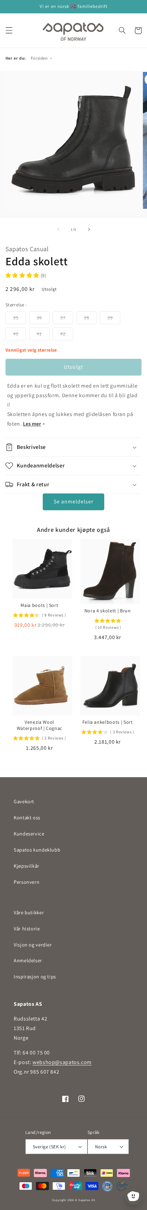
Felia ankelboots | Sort (107, 722)
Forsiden (39, 58)
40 (15, 333)
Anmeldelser (28, 960)
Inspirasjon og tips (35, 976)
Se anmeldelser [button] (74, 501)
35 (15, 317)
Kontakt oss (27, 817)
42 (63, 333)
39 (110, 317)
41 (39, 333)
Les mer (32, 423)
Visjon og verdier (33, 944)
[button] (9, 30)
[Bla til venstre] (58, 229)
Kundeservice (29, 833)
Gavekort (24, 801)
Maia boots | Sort (39, 605)
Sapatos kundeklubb (37, 849)
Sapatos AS (86, 1200)
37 (63, 317)
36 (39, 317)
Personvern (26, 882)
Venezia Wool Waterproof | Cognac (40, 725)
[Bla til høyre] (88, 229)
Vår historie (27, 928)
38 (86, 317)
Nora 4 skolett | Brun (107, 611)
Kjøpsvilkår (26, 866)
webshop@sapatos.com (62, 1062)
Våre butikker (29, 912)
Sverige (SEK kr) (49, 1147)
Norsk (101, 1147)
